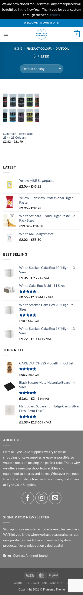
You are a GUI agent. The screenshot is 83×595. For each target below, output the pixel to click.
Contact (32, 583)
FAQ (44, 583)
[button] (5, 34)
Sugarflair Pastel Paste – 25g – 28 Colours (19, 135)
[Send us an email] (55, 498)
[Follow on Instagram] (41, 498)
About (19, 583)
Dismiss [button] (54, 15)
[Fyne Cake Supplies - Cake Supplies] (42, 34)
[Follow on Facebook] (27, 498)
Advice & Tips (59, 583)
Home (18, 48)
